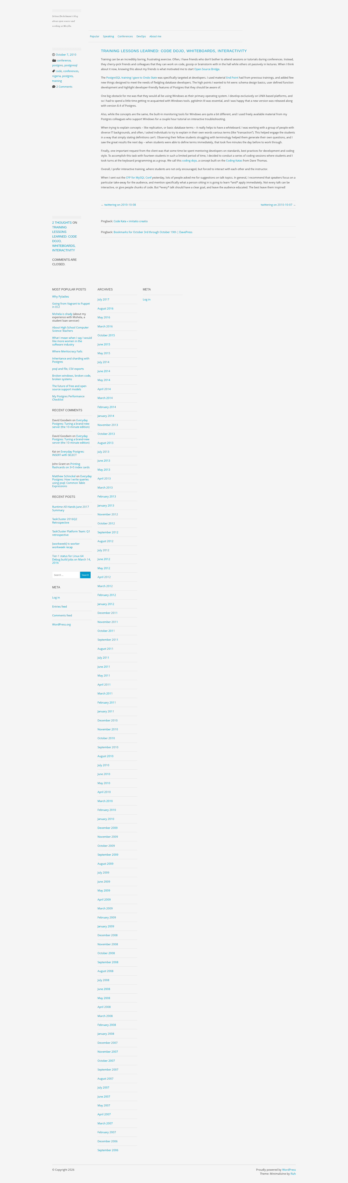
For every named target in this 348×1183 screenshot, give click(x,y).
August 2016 (105, 308)
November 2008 (108, 944)
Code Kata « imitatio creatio (131, 221)
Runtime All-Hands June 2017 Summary (70, 508)
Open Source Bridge (206, 69)
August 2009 (105, 863)
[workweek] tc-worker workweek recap (66, 545)
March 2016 (105, 326)
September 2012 (108, 532)
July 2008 (103, 980)
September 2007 (108, 1069)
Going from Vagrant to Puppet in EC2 (71, 305)
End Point (232, 77)
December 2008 (108, 935)
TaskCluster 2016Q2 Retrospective (64, 520)
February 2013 (107, 496)
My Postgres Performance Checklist (68, 397)
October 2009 (106, 845)
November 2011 (108, 622)
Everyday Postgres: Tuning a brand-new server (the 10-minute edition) (70, 423)
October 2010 (106, 738)
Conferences (125, 36)
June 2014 (104, 371)
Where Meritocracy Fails (67, 351)
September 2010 (108, 747)
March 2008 (105, 1016)
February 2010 (107, 810)
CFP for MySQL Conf (138, 177)
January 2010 (106, 819)
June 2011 (104, 666)
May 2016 (104, 317)
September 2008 (108, 962)
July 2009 (103, 872)
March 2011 (105, 693)
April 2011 (104, 684)
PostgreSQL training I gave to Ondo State (131, 77)
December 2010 (108, 720)
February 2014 (107, 407)
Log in (56, 597)
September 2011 (108, 639)
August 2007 (105, 1078)
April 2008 (104, 1007)
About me (155, 36)
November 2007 (108, 1051)
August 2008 (105, 971)
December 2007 (108, 1042)
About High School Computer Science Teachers (70, 329)
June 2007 (104, 1096)
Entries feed (59, 606)
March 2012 (105, 586)
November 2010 (108, 729)
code (59, 71)
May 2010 (104, 783)
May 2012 (104, 568)
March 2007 (105, 1123)
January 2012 (106, 604)
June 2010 (104, 774)
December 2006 (108, 1141)
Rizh (293, 1173)
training (57, 81)
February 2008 (107, 1025)
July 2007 (103, 1087)
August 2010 (105, 756)
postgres (57, 65)
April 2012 (104, 577)
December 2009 (108, 828)
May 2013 (104, 469)
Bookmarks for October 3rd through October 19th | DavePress (153, 232)
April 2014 (104, 389)
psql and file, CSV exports (68, 368)
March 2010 (105, 801)
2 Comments (64, 86)
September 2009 (108, 854)
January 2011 (106, 711)
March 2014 (105, 398)
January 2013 (106, 505)
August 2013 (105, 443)
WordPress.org (61, 624)
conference (64, 60)
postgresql (70, 65)
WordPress (289, 1169)
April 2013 (104, 478)
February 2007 (107, 1132)
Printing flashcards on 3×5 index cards (71, 465)
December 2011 (108, 613)
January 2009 (106, 926)
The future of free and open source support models (69, 387)
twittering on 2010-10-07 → (278, 204)
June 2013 (104, 460)
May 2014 (104, 380)
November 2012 (108, 514)
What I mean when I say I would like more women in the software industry (72, 341)
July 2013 (103, 451)
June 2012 (104, 559)
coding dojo (189, 160)
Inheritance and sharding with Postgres (70, 360)
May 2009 (104, 890)
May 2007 (104, 1105)
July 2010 (103, 765)
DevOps (141, 36)
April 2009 (104, 899)
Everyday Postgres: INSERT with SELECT (68, 453)
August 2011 (105, 648)
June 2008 (104, 989)
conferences (70, 71)
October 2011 (106, 631)
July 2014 (103, 362)
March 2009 (105, 908)
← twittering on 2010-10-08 (118, 204)
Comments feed (62, 615)
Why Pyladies (60, 296)
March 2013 (105, 487)
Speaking (108, 36)
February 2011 (107, 702)
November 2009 (108, 836)
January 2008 (106, 1033)
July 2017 (103, 299)
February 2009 (107, 917)
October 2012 (106, 523)
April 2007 (104, 1114)
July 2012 (103, 550)
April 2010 (104, 792)
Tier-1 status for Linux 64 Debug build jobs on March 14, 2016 (71, 559)
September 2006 (108, 1150)
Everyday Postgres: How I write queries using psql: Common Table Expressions (72, 481)
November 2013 (108, 425)
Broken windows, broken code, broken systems (71, 377)
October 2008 (106, 953)
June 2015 (104, 344)
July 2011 (103, 657)
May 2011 (104, 675)
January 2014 (106, 416)
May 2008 (104, 998)
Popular (94, 36)
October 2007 (106, 1060)
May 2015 (104, 353)
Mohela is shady (62, 314)
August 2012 (105, 541)
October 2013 (106, 433)
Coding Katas (234, 160)
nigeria (56, 76)
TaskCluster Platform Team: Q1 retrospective (71, 532)
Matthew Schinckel (64, 476)
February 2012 (107, 595)
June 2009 (104, 881)
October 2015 (106, 335)
